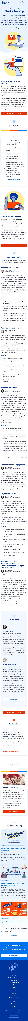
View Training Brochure (14, 245)
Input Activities (11, 845)
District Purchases (14, 982)
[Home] (5, 2)
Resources (22, 845)
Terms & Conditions (14, 1017)
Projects (17, 845)
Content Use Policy (14, 998)
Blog (14, 995)
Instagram (14, 1006)
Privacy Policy (14, 1015)
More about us (13, 699)
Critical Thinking (5, 880)
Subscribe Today (14, 955)
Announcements (5, 918)
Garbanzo (14, 985)
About (14, 993)
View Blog (13, 935)
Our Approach (4, 845)
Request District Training (14, 113)
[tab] (10, 764)
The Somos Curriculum (14, 978)
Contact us (5, 260)
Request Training (14, 812)
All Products (14, 980)
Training (14, 987)
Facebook (14, 1004)
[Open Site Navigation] (26, 2)
